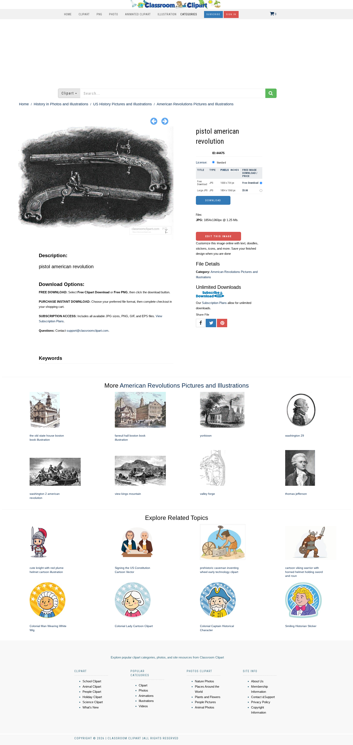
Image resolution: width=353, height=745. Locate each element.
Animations (146, 695)
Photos (143, 690)
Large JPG (202, 190)
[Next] (164, 121)
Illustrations (146, 701)
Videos (143, 706)
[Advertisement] (176, 51)
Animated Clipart (138, 14)
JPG (211, 182)
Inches (234, 170)
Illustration (167, 14)
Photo (113, 14)
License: (201, 162)
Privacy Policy (260, 702)
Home (68, 14)
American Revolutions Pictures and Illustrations (195, 104)
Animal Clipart (92, 686)
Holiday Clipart (92, 697)
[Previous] (153, 121)
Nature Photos (204, 681)
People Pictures (205, 702)
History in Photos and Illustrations (61, 104)
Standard (221, 162)
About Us (257, 681)
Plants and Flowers (207, 697)
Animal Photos (204, 707)
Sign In (231, 14)
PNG (99, 14)
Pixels (224, 169)
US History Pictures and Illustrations (122, 104)
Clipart (84, 14)
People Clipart (92, 691)
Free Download (202, 183)
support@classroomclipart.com (87, 330)
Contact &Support (263, 697)
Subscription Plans (214, 303)
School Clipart (92, 681)
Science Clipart (93, 702)
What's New (91, 707)
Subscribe (213, 14)
